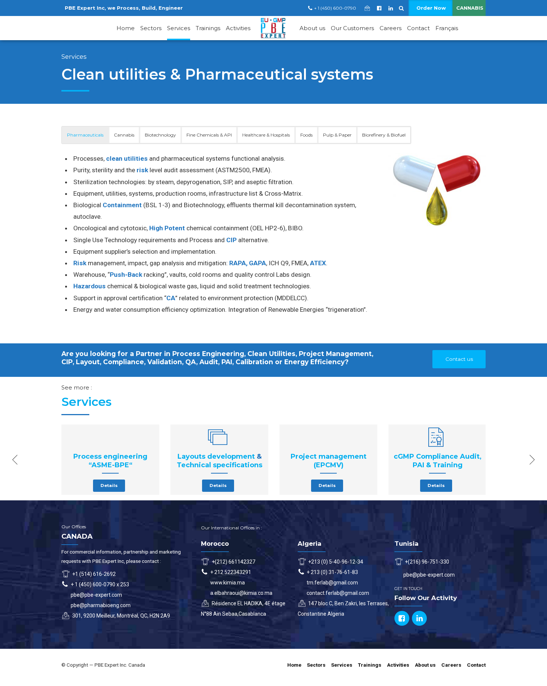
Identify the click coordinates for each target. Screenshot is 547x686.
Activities (238, 28)
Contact (418, 28)
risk (142, 170)
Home (125, 28)
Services (178, 28)
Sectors (150, 28)
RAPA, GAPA (247, 263)
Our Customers (352, 28)
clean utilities (127, 158)
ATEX (318, 263)
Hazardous (89, 286)
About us (312, 28)
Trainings (208, 28)
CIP (231, 240)
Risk (79, 263)
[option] (110, 459)
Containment (122, 205)
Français (446, 28)
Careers (391, 28)
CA (170, 298)
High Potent (167, 228)
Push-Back (126, 274)
